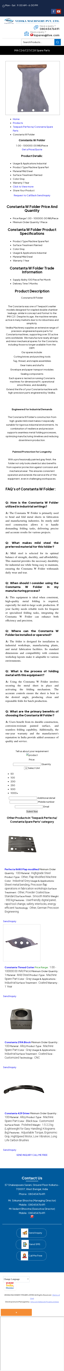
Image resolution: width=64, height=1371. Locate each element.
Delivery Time (20, 283)
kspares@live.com (46, 35)
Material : (36, 873)
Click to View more (23, 186)
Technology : (30, 1057)
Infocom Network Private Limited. (44, 1302)
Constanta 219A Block (18, 1042)
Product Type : (30, 876)
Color (16, 248)
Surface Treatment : (31, 982)
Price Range (19, 218)
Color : (17, 880)
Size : (43, 1120)
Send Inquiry (43, 195)
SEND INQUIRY (24, 1154)
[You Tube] (58, 12)
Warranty (18, 260)
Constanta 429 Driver (17, 1113)
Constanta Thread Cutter (19, 967)
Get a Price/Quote (32, 149)
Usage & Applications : (30, 884)
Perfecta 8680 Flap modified (22, 869)
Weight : (30, 1128)
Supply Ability (20, 279)
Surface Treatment (23, 245)
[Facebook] (53, 12)
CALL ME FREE (40, 1154)
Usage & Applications (24, 252)
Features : (30, 904)
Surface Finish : (33, 896)
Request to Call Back (25, 195)
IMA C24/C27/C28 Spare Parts (32, 50)
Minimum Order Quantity (26, 222)
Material (17, 256)
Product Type (20, 241)
